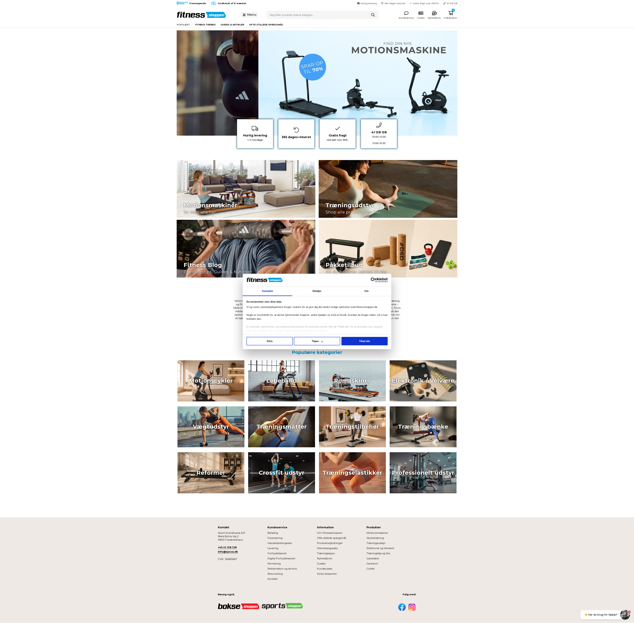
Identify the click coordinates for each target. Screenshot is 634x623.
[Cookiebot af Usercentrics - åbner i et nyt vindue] (373, 280)
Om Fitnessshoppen (330, 532)
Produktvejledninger (330, 543)
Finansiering (274, 538)
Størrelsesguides (327, 548)
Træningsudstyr (376, 543)
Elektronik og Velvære (380, 548)
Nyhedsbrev (324, 558)
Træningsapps (326, 553)
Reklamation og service (282, 568)
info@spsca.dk (228, 551)
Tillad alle (364, 341)
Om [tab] (366, 291)
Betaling (272, 532)
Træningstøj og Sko (378, 553)
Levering (272, 548)
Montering (274, 563)
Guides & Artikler (232, 24)
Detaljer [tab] (317, 291)
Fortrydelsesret (277, 553)
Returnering (275, 573)
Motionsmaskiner (377, 532)
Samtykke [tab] (267, 291)
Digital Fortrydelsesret (281, 558)
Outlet (371, 568)
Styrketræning (375, 538)
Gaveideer (373, 558)
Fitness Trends (205, 24)
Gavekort (372, 563)
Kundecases (324, 568)
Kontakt (272, 578)
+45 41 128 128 (227, 547)
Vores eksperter (327, 573)
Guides (321, 563)
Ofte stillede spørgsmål (266, 24)
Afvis (270, 341)
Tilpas (315, 341)
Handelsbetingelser (279, 543)
